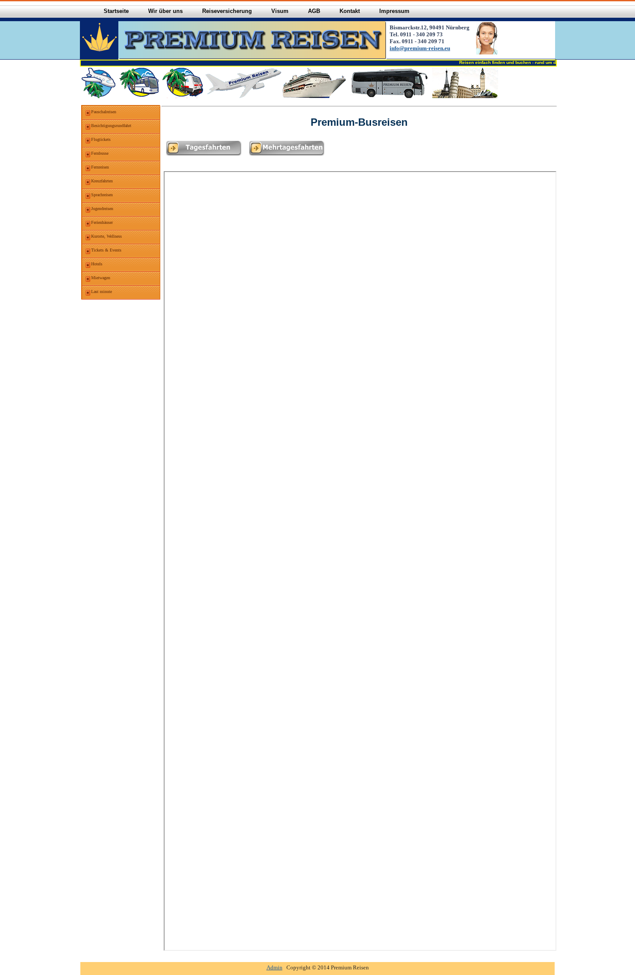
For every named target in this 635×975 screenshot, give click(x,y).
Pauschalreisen (103, 111)
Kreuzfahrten (102, 180)
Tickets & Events (106, 250)
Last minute (101, 291)
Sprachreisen (102, 194)
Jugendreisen (102, 208)
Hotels (96, 263)
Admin (275, 967)
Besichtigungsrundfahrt (111, 125)
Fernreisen (100, 167)
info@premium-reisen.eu (420, 48)
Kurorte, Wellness (106, 236)
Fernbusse (99, 153)
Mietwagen (100, 277)
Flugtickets (101, 139)
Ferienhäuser (102, 222)
